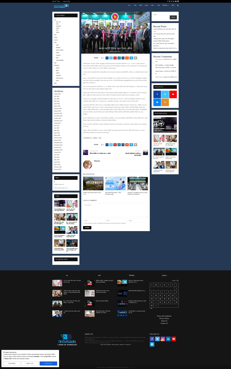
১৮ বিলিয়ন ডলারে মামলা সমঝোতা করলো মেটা (70, 236)
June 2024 (56, 157)
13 (168, 295)
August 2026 (57, 94)
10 (156, 295)
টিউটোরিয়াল (165, 5)
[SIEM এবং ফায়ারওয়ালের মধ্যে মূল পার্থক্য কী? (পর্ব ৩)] (59, 230)
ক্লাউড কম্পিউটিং (59, 50)
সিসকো (57, 80)
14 (172, 295)
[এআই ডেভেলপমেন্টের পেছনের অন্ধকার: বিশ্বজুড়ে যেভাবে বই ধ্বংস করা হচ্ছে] (72, 243)
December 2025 (58, 113)
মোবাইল (57, 28)
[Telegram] (152, 344)
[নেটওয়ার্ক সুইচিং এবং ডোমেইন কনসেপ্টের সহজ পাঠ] (122, 313)
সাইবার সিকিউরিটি (59, 60)
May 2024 (56, 159)
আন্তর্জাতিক (58, 26)
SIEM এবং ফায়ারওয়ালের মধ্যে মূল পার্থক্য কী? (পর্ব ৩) (165, 48)
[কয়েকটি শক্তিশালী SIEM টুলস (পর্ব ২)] (122, 293)
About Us (164, 321)
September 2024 (58, 150)
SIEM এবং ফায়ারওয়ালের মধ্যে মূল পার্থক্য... (171, 157)
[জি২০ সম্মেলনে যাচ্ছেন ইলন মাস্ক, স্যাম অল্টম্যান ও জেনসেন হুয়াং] (72, 217)
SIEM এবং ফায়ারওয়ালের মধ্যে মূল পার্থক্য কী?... (59, 236)
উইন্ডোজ (57, 68)
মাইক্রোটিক (58, 75)
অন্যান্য (57, 32)
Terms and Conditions (164, 316)
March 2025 (57, 135)
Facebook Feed (61, 259)
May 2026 (56, 101)
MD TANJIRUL (159, 65)
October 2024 (57, 147)
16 (151, 298)
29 (176, 302)
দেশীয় (57, 24)
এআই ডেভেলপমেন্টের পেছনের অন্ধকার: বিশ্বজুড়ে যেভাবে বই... (71, 250)
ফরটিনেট (57, 73)
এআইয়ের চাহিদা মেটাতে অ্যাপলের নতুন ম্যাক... (170, 171)
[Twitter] (157, 339)
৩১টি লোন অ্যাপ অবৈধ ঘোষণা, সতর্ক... (157, 144)
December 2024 (58, 142)
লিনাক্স (57, 58)
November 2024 (58, 145)
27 (168, 302)
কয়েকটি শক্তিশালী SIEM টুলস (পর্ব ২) (136, 290)
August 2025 (57, 123)
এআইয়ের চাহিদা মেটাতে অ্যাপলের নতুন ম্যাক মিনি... (59, 249)
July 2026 (56, 96)
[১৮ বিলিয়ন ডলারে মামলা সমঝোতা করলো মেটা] (72, 230)
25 (160, 302)
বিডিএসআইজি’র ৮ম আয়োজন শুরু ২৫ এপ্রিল (100, 153)
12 (164, 295)
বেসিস (100, 137)
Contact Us (164, 323)
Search (155, 14)
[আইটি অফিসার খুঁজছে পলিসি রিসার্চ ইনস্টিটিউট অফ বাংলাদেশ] (90, 313)
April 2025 (57, 133)
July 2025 (56, 125)
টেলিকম (140, 5)
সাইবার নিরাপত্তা (59, 78)
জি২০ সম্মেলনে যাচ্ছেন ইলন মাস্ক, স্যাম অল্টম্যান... (71, 223)
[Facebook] (152, 339)
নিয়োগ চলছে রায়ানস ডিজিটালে (102, 301)
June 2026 (56, 98)
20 (168, 298)
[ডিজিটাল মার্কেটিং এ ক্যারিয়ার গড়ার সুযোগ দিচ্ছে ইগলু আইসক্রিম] (90, 283)
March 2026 (57, 106)
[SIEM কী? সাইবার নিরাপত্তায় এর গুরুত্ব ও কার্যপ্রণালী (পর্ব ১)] (122, 303)
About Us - (122, 344)
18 (160, 298)
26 (164, 302)
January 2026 (57, 111)
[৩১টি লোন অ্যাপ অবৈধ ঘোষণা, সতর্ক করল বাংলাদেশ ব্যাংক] (72, 203)
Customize (12, 363)
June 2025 (56, 128)
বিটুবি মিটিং (95, 137)
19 (164, 298)
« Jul (151, 308)
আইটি (57, 45)
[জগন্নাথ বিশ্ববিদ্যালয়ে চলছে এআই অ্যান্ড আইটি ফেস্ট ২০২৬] (59, 203)
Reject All (30, 363)
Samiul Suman (159, 71)
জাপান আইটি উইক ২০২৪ (87, 137)
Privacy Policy (164, 318)
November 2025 (58, 116)
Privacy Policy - (116, 344)
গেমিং (57, 30)
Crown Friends (131, 367)
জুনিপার (57, 70)
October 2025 (57, 118)
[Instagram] (163, 339)
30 (151, 305)
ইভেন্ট (159, 5)
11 (160, 295)
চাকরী (152, 5)
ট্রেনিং (173, 5)
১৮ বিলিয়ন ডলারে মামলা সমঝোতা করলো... (158, 171)
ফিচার (135, 5)
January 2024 (57, 169)
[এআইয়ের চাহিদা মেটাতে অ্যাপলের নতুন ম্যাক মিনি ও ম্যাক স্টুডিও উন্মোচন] (59, 243)
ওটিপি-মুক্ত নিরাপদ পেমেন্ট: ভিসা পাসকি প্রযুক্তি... (170, 144)
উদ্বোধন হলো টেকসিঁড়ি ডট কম (170, 77)
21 (172, 298)
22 (176, 298)
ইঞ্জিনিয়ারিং (58, 47)
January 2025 (57, 140)
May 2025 (56, 130)
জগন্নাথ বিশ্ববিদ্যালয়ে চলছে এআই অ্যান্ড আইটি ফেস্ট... (59, 209)
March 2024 (57, 164)
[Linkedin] (168, 339)
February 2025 (58, 137)
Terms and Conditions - (106, 344)
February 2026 (58, 108)
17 (156, 298)
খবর (129, 5)
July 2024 (56, 154)
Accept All (48, 363)
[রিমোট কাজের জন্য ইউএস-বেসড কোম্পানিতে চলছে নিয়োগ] (90, 293)
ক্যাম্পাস (146, 5)
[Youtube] (173, 339)
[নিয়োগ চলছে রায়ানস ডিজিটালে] (90, 303)
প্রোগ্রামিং (58, 55)
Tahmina (97, 161)
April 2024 (57, 162)
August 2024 (57, 152)
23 (151, 302)
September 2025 (58, 120)
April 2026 (57, 103)
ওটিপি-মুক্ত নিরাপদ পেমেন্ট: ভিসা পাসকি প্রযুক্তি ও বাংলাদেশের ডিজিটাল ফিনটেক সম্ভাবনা (71, 292)
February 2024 (58, 167)
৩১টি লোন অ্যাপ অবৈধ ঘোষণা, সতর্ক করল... (70, 209)
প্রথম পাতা (58, 22)
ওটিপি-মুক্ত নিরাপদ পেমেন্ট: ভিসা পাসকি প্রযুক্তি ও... (59, 223)
